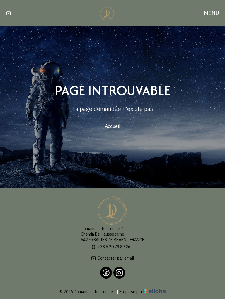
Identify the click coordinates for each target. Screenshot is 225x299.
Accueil (112, 126)
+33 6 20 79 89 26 (114, 246)
